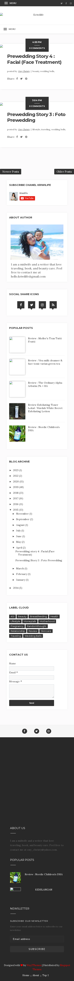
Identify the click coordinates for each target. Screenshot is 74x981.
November (22, 513)
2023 (16, 470)
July (18, 530)
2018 (16, 492)
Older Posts (64, 171)
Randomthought (36, 626)
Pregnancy (17, 626)
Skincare (46, 631)
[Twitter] (31, 304)
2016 (16, 504)
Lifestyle (15, 621)
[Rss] (53, 304)
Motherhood (47, 621)
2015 (16, 509)
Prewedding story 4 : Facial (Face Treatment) (34, 59)
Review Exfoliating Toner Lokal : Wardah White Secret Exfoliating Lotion (45, 408)
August (20, 525)
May (19, 541)
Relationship (18, 631)
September (23, 519)
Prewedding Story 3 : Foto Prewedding (38, 560)
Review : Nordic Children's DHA (44, 874)
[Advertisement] (37, 785)
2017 (16, 498)
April (19, 547)
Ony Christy (24, 71)
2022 (16, 475)
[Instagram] (42, 304)
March (20, 568)
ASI (12, 616)
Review (33, 631)
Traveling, (46, 129)
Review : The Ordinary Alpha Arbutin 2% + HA (45, 384)
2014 (16, 587)
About (36, 975)
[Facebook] (20, 304)
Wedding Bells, (47, 71)
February (22, 574)
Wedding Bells (33, 635)
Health (54, 616)
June (19, 536)
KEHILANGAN (43, 889)
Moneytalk (30, 621)
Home (25, 975)
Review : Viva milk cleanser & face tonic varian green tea (45, 362)
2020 (16, 481)
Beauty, (36, 71)
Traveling (16, 635)
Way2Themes (34, 965)
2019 (16, 487)
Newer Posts (10, 171)
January (21, 579)
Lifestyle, (37, 129)
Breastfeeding (38, 616)
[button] (11, 3)
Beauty (22, 616)
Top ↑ (45, 975)
